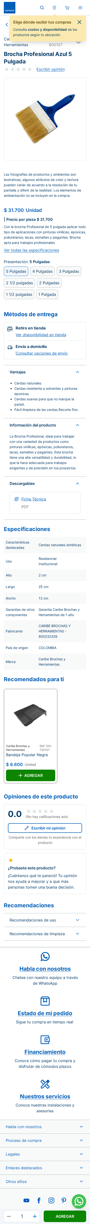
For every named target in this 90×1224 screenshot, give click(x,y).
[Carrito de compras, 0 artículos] (67, 7)
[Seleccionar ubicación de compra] (54, 7)
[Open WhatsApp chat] (79, 1201)
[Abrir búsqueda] (42, 7)
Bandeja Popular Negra (27, 754)
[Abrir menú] (80, 7)
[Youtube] (26, 1200)
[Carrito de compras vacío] (67, 7)
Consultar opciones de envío (42, 353)
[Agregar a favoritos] (78, 42)
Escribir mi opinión (48, 828)
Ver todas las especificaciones (31, 250)
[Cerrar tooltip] (79, 22)
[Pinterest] (64, 1200)
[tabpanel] (45, 119)
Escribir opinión (50, 69)
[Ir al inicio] (9, 7)
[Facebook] (39, 1200)
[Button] (9, 1216)
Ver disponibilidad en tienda (41, 334)
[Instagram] (51, 1200)
